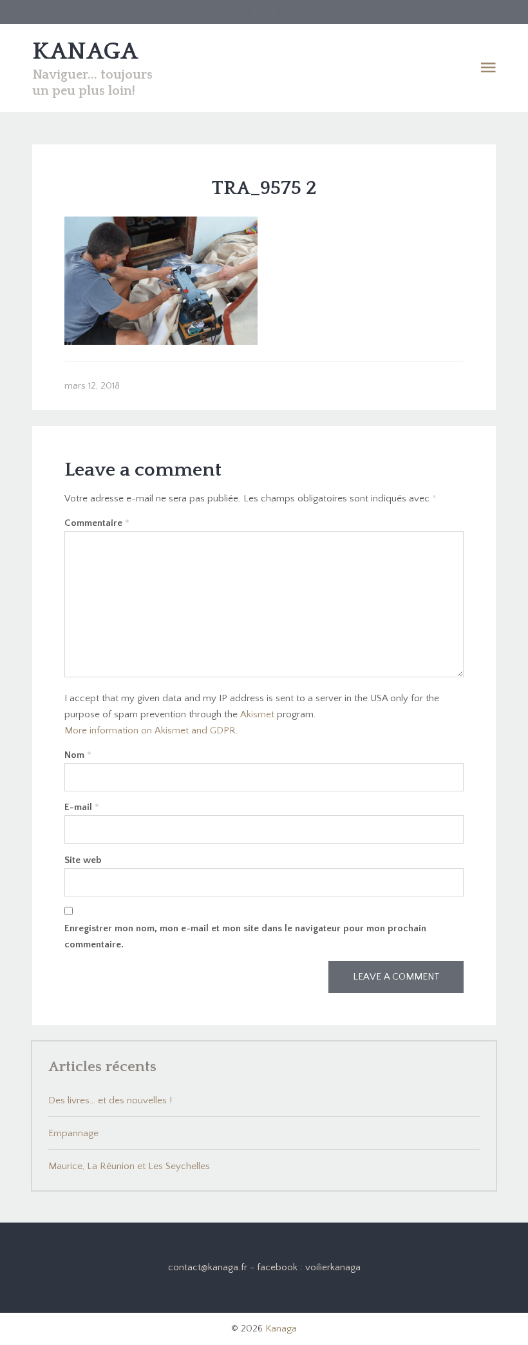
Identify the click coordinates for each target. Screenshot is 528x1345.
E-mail (81, 807)
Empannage (73, 1133)
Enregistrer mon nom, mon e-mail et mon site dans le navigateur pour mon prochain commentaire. (245, 936)
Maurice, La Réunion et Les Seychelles (129, 1166)
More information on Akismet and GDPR (150, 730)
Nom (77, 755)
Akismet (257, 714)
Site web (83, 860)
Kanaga (281, 1328)
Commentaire (96, 523)
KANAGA (85, 51)
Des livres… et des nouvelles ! (110, 1100)
